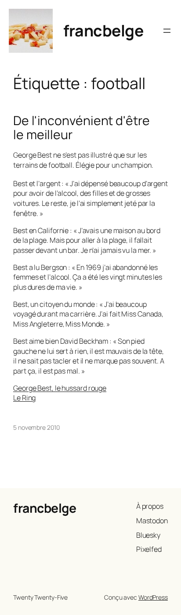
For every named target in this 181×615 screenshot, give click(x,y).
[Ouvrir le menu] (167, 30)
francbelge (103, 30)
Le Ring (24, 398)
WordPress (153, 597)
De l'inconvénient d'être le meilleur (81, 128)
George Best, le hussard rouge (59, 388)
